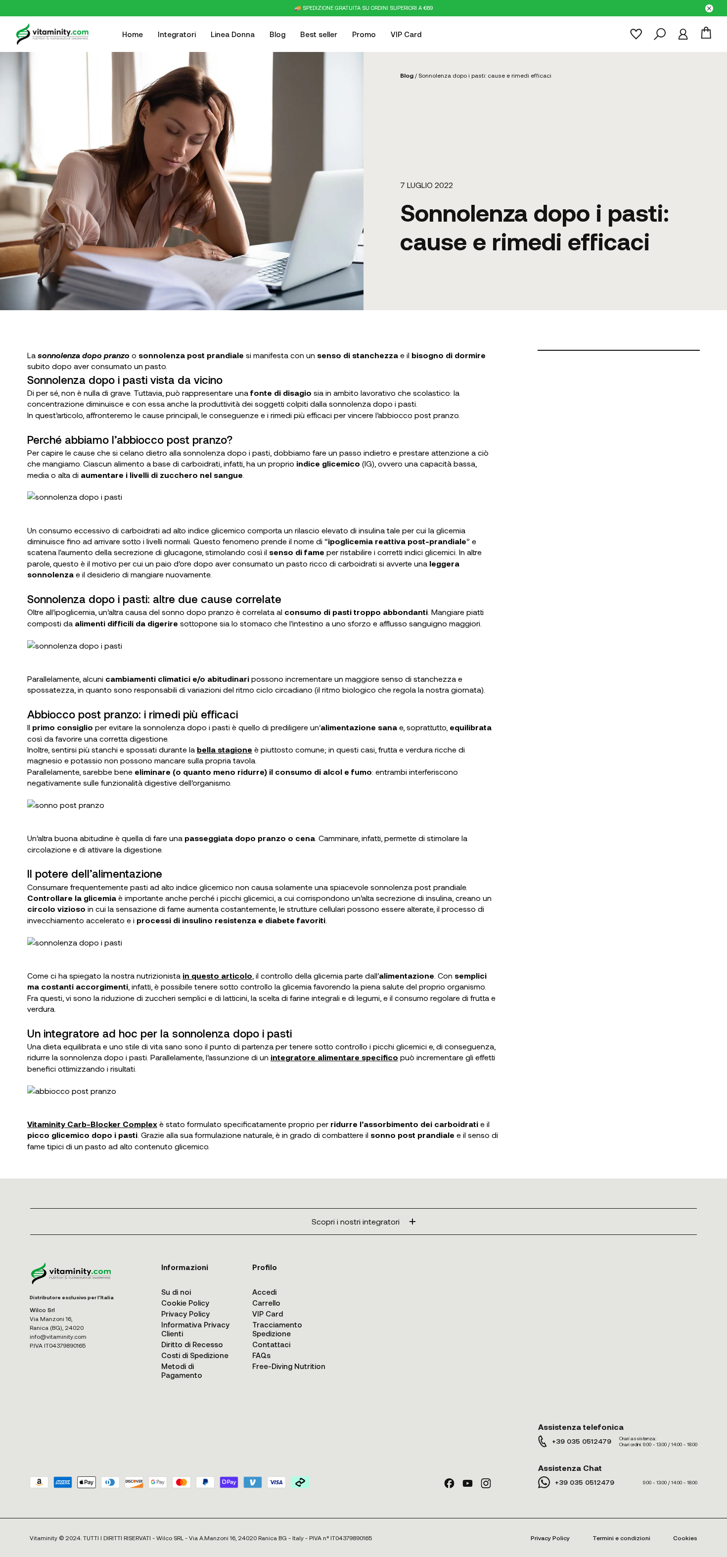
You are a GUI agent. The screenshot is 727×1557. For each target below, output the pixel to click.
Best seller (318, 34)
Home (132, 34)
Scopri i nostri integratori (356, 1221)
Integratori (177, 34)
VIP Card (406, 34)
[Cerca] (660, 34)
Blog (277, 34)
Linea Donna (233, 34)
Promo (364, 34)
